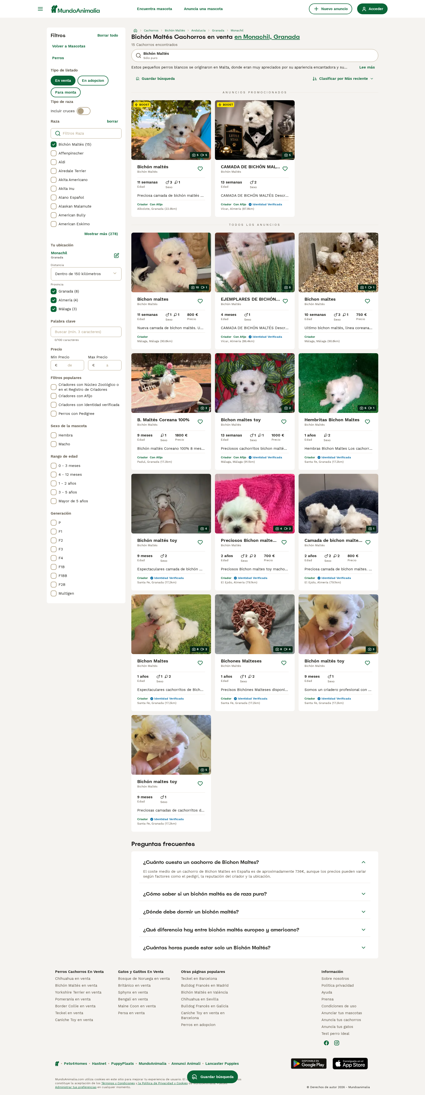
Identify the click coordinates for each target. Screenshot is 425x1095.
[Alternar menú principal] (40, 9)
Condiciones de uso (338, 1006)
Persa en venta (131, 1013)
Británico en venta (134, 985)
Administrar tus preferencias (75, 1087)
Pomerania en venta (73, 999)
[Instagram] (337, 1043)
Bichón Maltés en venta (76, 985)
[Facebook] (326, 1043)
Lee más (367, 67)
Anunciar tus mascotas (341, 1013)
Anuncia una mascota (203, 9)
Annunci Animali (185, 1063)
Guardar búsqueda (158, 78)
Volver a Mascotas (68, 46)
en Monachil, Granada (267, 36)
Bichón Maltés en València (204, 992)
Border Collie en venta (75, 1006)
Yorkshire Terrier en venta (78, 992)
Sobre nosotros (335, 978)
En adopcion (93, 80)
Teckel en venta (69, 1013)
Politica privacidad (337, 985)
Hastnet (99, 1063)
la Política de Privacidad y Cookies (162, 1083)
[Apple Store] (350, 1063)
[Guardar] (200, 169)
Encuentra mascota (154, 9)
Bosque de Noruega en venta (144, 978)
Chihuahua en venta (72, 978)
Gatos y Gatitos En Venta (141, 971)
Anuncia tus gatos (337, 1027)
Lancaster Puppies (222, 1063)
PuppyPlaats (122, 1063)
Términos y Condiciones (118, 1083)
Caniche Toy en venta (74, 1020)
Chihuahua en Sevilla (199, 999)
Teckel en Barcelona (199, 978)
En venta (63, 80)
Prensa (327, 999)
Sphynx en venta (133, 992)
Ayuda (326, 992)
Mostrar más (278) (101, 234)
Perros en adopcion (198, 1025)
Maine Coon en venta (137, 1006)
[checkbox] (54, 144)
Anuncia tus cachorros (341, 1020)
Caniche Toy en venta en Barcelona (203, 1015)
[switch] (84, 111)
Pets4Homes (75, 1063)
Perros (58, 58)
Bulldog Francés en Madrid (204, 985)
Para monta (65, 92)
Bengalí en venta (133, 999)
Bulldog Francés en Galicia (204, 1006)
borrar (112, 121)
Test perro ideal (335, 1033)
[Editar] (116, 255)
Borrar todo (107, 35)
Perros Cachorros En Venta (79, 971)
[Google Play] (309, 1063)
